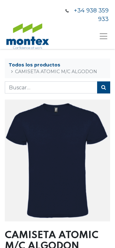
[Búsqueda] (103, 87)
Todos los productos (34, 65)
